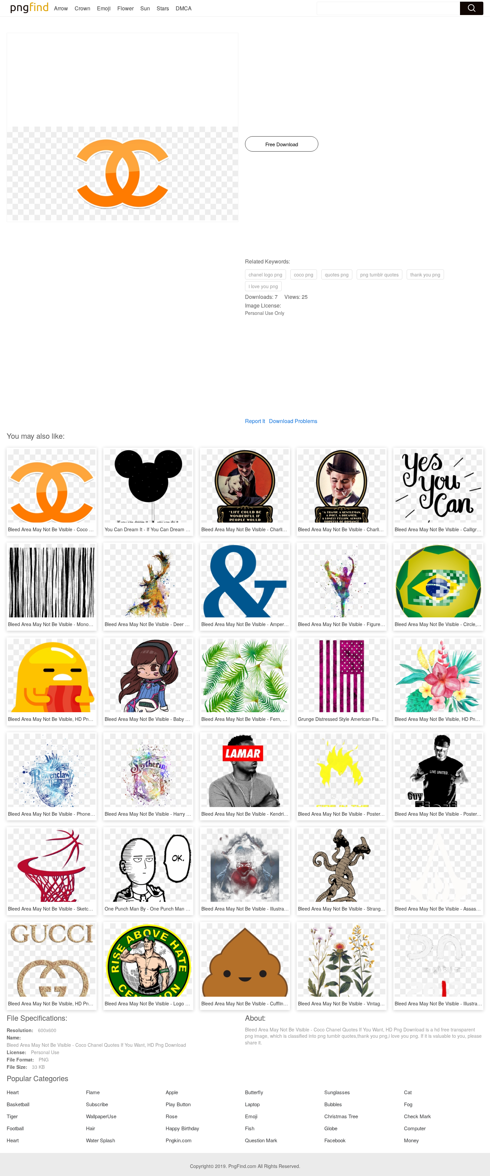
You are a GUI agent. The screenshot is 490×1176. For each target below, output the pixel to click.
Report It (255, 421)
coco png (303, 274)
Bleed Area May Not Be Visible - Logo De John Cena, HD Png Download (181, 1003)
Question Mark (261, 1140)
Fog (408, 1104)
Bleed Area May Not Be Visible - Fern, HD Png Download (261, 719)
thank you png (425, 274)
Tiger (12, 1116)
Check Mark (417, 1116)
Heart (13, 1092)
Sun (145, 8)
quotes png (337, 274)
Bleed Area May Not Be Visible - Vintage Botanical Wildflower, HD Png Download (382, 1003)
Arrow (61, 8)
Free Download (281, 144)
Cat (408, 1092)
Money (411, 1140)
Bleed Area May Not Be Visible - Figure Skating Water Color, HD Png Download (381, 624)
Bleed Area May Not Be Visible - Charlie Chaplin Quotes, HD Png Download (280, 529)
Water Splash (100, 1140)
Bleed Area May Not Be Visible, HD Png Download (61, 719)
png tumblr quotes (379, 274)
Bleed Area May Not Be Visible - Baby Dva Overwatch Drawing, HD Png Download (191, 719)
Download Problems (293, 421)
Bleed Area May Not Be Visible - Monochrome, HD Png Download (77, 624)
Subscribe (97, 1104)
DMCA (184, 8)
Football (15, 1128)
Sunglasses (337, 1092)
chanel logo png (265, 274)
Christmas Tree (341, 1116)
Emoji (104, 8)
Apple (172, 1092)
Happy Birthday (182, 1128)
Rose (171, 1116)
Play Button (178, 1104)
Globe (330, 1128)
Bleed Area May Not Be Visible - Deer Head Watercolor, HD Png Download (183, 624)
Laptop (252, 1104)
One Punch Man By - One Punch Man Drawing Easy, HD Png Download (180, 908)
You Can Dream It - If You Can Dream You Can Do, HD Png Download (178, 529)
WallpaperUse (101, 1116)
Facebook (335, 1140)
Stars (163, 8)
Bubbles (333, 1104)
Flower (125, 8)
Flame (93, 1092)
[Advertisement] (122, 80)
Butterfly (254, 1092)
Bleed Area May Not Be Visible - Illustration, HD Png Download (267, 908)
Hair (90, 1128)
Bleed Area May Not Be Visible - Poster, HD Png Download (359, 813)
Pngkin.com (179, 1140)
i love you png (263, 286)
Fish (249, 1128)
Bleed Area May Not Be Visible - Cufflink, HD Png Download (264, 1003)
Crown (82, 8)
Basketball (18, 1104)
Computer (415, 1128)
